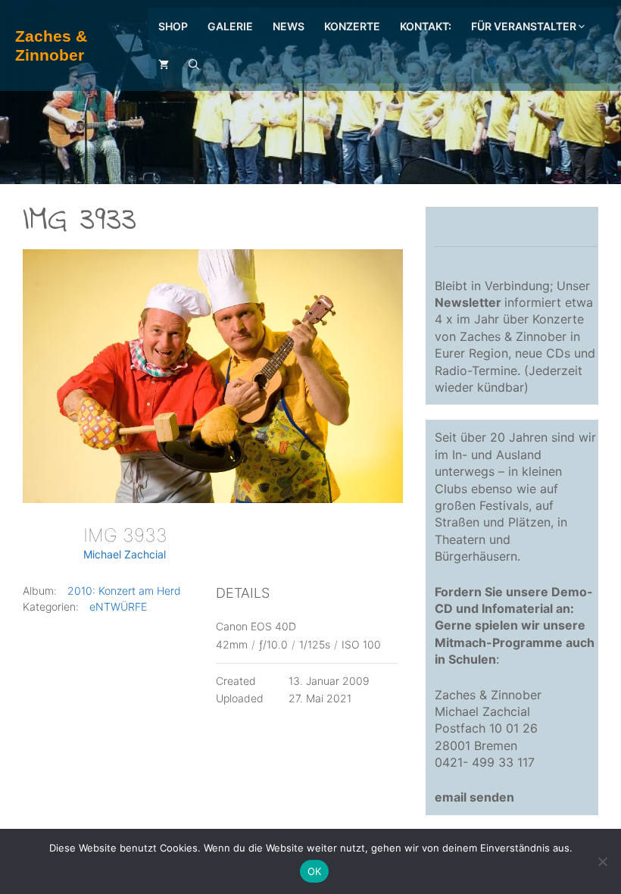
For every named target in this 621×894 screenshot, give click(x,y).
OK (314, 871)
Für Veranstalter (523, 26)
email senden (474, 797)
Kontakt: (425, 26)
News (288, 26)
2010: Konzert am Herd (124, 590)
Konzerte (352, 26)
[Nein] (602, 861)
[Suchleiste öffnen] (194, 64)
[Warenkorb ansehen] (163, 64)
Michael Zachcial (124, 554)
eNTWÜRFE (118, 606)
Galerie (230, 26)
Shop (173, 26)
